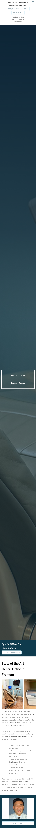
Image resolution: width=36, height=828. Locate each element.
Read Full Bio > (17, 823)
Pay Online (17, 13)
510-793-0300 (18, 22)
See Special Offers (12, 652)
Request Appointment (18, 9)
